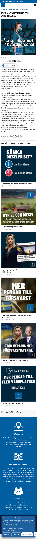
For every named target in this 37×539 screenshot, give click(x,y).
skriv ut (5, 61)
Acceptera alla (26, 534)
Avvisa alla (16, 534)
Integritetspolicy (15, 530)
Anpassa (6, 534)
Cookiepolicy (6, 530)
